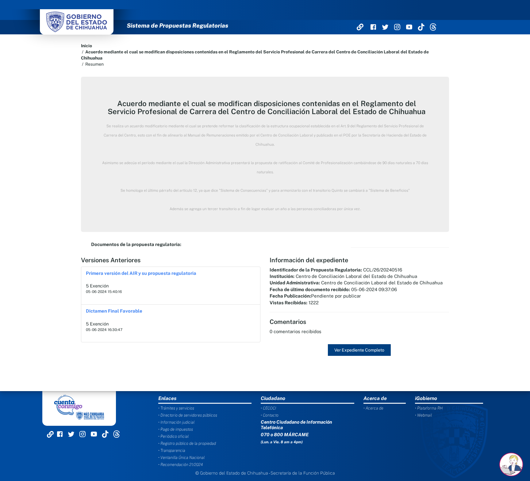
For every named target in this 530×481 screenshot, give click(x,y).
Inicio (86, 45)
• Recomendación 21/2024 (180, 464)
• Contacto (269, 415)
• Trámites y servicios (176, 408)
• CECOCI (268, 408)
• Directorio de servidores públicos (187, 415)
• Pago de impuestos (175, 429)
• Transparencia (171, 450)
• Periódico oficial (173, 436)
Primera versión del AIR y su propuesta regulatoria (141, 273)
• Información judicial (176, 422)
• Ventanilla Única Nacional (181, 457)
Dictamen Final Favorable (114, 311)
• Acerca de (373, 408)
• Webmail (423, 415)
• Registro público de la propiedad (187, 443)
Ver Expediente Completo (359, 350)
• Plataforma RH (429, 408)
